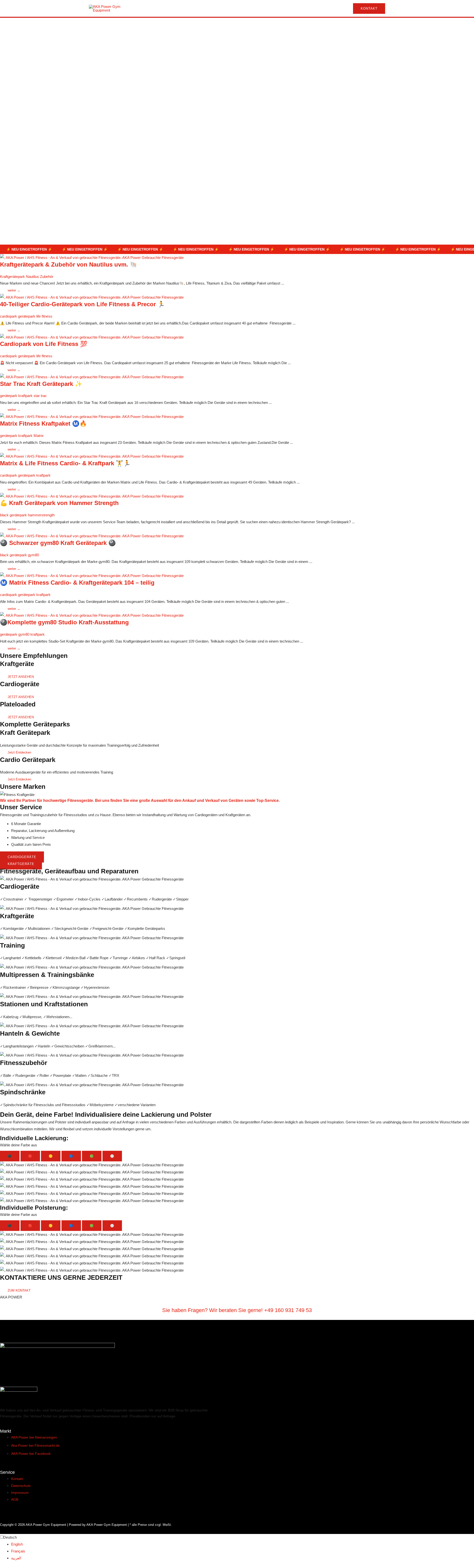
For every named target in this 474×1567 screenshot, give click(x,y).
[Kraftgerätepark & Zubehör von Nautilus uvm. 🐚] (92, 257)
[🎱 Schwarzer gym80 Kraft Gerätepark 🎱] (92, 536)
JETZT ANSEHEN (21, 677)
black (4, 515)
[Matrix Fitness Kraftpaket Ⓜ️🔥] (92, 416)
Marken (218, 26)
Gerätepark (191, 26)
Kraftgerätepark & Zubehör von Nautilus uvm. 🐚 (68, 264)
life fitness (44, 316)
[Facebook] (364, 27)
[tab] (10, 1156)
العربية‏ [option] (16, 1558)
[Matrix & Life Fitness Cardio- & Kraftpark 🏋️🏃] (92, 456)
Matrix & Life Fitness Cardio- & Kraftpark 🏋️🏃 (65, 463)
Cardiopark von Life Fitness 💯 (43, 344)
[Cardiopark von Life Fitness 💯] (92, 337)
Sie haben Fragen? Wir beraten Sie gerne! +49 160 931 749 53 (237, 1310)
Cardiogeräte (122, 26)
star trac (40, 396)
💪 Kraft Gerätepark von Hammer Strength (59, 503)
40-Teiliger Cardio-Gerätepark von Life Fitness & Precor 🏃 (82, 304)
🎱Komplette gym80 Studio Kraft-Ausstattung (64, 622)
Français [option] (18, 1551)
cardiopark (8, 316)
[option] (242, 1544)
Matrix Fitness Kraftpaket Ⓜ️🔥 (43, 423)
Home (95, 26)
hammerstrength (41, 515)
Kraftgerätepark (12, 276)
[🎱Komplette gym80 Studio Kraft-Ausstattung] (92, 615)
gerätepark (26, 316)
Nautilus (32, 276)
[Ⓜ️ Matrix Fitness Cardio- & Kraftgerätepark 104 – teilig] (92, 575)
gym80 (33, 555)
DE (288, 26)
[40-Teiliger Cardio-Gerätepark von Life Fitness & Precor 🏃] (92, 297)
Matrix (39, 435)
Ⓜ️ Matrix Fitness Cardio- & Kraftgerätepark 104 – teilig (77, 582)
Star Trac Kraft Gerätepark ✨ (41, 383)
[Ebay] (382, 27)
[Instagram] (373, 27)
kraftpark (25, 396)
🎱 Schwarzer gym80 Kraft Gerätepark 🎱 (58, 543)
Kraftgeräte (158, 26)
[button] (367, 8)
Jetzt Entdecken (19, 752)
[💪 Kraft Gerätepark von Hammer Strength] (92, 496)
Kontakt (271, 26)
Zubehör (46, 276)
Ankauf (244, 26)
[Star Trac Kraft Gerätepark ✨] (92, 377)
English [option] (17, 1544)
